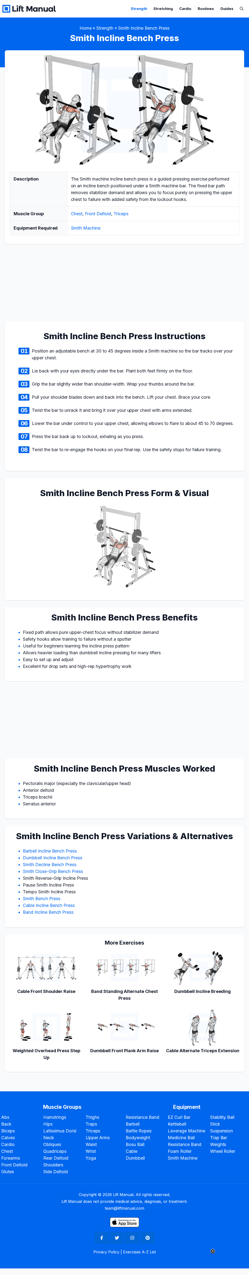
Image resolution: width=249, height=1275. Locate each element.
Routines (206, 8)
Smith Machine (86, 228)
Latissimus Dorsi (59, 1130)
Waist (91, 1144)
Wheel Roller (222, 1151)
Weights (218, 1144)
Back (6, 1124)
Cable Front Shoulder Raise (46, 991)
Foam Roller (180, 1151)
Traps (91, 1124)
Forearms (10, 1158)
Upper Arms (98, 1137)
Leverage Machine (186, 1130)
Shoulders (53, 1164)
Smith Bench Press (41, 898)
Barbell (133, 1124)
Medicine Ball (181, 1137)
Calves (8, 1137)
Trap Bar (218, 1137)
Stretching (163, 8)
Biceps (8, 1130)
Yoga (91, 1158)
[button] (242, 8)
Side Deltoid (55, 1171)
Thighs (92, 1117)
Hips (48, 1124)
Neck (48, 1137)
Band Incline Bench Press (48, 912)
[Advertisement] (124, 285)
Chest (77, 213)
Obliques (52, 1144)
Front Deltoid (98, 213)
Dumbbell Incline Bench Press (52, 857)
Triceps (121, 213)
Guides (226, 8)
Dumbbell (135, 1158)
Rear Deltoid (55, 1158)
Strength (139, 8)
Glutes (7, 1171)
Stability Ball (222, 1117)
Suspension (221, 1130)
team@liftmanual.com (124, 1208)
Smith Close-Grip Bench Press (53, 871)
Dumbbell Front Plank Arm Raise (124, 1050)
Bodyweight (138, 1137)
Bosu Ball (135, 1144)
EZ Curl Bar (179, 1117)
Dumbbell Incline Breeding (202, 991)
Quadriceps (54, 1151)
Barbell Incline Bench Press (50, 850)
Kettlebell (177, 1124)
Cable (131, 1151)
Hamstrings (54, 1117)
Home (86, 28)
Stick (215, 1124)
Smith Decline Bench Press (49, 864)
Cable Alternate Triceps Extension (202, 1050)
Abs (5, 1117)
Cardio (185, 8)
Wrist (91, 1151)
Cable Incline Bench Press (49, 905)
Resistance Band (142, 1117)
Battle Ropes (138, 1130)
